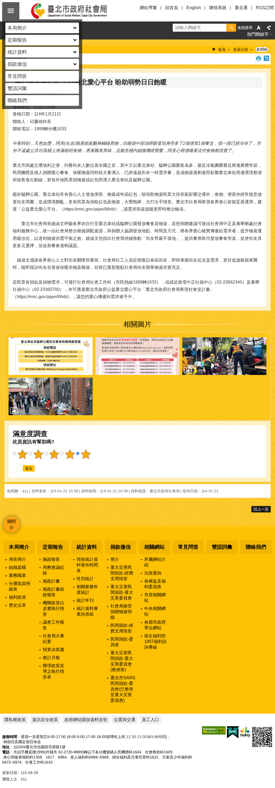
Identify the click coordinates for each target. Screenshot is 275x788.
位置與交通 (124, 719)
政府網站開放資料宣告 (85, 719)
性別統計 (85, 578)
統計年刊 (85, 600)
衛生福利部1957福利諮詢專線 (155, 641)
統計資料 (87, 547)
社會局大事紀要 (53, 639)
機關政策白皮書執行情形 (53, 608)
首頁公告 (240, 49)
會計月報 (51, 657)
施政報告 (51, 559)
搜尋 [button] (231, 28)
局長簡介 (17, 559)
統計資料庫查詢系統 (87, 611)
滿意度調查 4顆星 (70, 454)
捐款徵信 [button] (17, 64)
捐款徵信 (120, 547)
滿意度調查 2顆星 (38, 454)
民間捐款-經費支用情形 (121, 628)
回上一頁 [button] (261, 509)
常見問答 (17, 76)
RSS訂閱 (265, 7)
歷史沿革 (17, 605)
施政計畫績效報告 (53, 592)
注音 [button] (266, 58)
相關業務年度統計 (87, 589)
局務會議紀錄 (53, 570)
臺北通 (241, 7)
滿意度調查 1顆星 (22, 454)
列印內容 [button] (258, 58)
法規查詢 (152, 573)
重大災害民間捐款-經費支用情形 (121, 573)
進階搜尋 (244, 28)
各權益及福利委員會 (155, 584)
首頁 (222, 49)
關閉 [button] (10, 10)
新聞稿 (262, 49)
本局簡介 (19, 547)
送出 (18, 468)
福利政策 (17, 597)
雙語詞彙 (17, 88)
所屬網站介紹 (155, 562)
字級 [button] (259, 28)
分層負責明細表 (19, 586)
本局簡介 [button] (17, 28)
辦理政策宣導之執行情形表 (53, 671)
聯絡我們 (17, 100)
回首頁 (171, 7)
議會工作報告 (53, 625)
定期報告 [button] (17, 40)
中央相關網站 (155, 611)
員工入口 (150, 719)
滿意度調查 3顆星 (54, 454)
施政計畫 (51, 581)
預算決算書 (53, 649)
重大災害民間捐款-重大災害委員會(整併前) (121, 661)
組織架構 (17, 567)
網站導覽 (148, 7)
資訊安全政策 (45, 719)
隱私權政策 (15, 719)
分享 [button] (269, 28)
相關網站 (154, 547)
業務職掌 (17, 575)
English (193, 7)
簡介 (114, 559)
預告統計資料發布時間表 (87, 565)
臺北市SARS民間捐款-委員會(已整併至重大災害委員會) (122, 689)
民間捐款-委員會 (121, 642)
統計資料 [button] (17, 52)
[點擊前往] (51, 356)
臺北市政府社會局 (75, 10)
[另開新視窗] (214, 730)
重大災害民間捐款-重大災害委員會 (121, 592)
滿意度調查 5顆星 (86, 454)
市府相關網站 (155, 597)
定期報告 (53, 547)
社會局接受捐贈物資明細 (121, 612)
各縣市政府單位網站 (155, 625)
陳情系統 (217, 7)
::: (1, 529)
